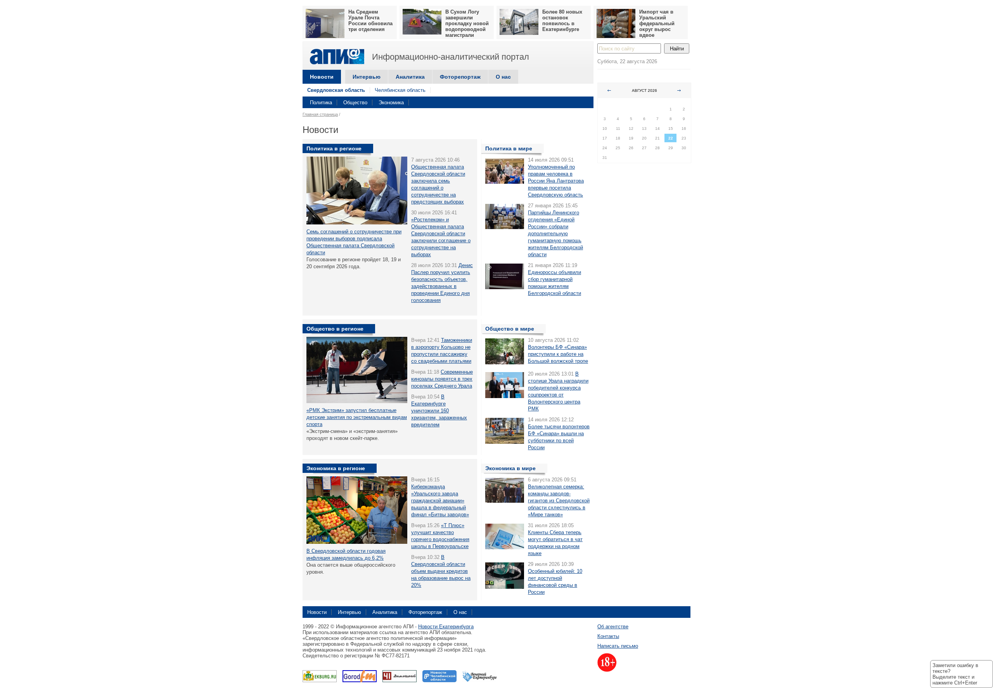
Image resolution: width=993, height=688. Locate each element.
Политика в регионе (334, 148)
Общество (355, 102)
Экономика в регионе (335, 468)
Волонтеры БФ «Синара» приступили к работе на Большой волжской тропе (558, 354)
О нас (503, 77)
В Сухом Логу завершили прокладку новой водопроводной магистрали (467, 23)
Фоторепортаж (460, 77)
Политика (321, 102)
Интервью (367, 77)
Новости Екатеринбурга (446, 626)
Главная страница (320, 114)
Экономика (391, 102)
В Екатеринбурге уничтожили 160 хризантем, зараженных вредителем (439, 411)
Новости (322, 77)
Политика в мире (508, 148)
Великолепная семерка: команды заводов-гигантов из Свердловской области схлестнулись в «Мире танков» (559, 500)
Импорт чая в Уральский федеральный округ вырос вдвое (657, 23)
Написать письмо (617, 646)
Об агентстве (612, 626)
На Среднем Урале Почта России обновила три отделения (370, 20)
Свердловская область (336, 90)
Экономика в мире (510, 468)
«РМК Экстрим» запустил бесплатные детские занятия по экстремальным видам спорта (356, 417)
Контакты (608, 636)
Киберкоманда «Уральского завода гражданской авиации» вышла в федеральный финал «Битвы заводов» (440, 500)
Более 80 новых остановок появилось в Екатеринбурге (562, 20)
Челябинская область (400, 90)
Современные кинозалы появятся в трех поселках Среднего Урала (442, 379)
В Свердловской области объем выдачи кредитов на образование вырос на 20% (441, 571)
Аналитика (410, 77)
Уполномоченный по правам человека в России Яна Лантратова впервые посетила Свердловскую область (556, 181)
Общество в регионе (334, 329)
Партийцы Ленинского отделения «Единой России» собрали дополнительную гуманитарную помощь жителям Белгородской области (555, 233)
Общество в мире (509, 329)
